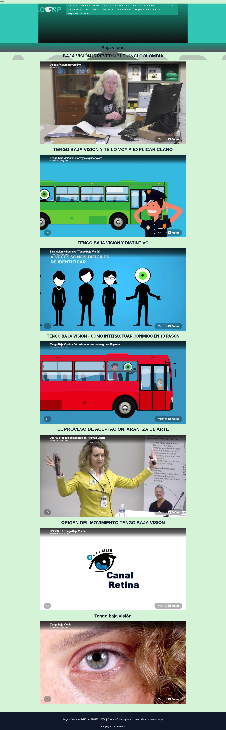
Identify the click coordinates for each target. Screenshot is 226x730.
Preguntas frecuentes (78, 13)
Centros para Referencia (145, 5)
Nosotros (72, 5)
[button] (186, 9)
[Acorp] (48, 9)
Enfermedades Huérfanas (116, 5)
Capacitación (168, 5)
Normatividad (74, 9)
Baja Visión (108, 9)
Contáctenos (124, 9)
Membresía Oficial (90, 5)
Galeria (95, 9)
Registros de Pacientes (146, 9)
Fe (87, 9)
